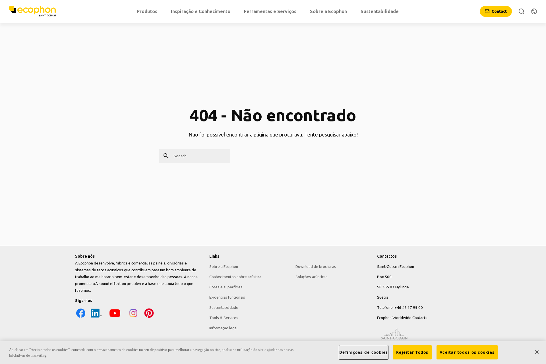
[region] (273, 352)
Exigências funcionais (227, 297)
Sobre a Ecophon (223, 266)
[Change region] (534, 11)
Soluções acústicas (311, 276)
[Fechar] (537, 352)
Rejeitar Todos (412, 352)
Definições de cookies (363, 352)
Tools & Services (223, 317)
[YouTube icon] (114, 317)
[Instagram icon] (133, 317)
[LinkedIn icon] (96, 317)
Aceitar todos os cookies (467, 352)
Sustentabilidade (223, 307)
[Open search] (521, 11)
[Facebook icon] (80, 317)
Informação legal (223, 328)
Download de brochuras (315, 266)
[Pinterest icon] (149, 317)
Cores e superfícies (226, 287)
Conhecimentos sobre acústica (235, 276)
